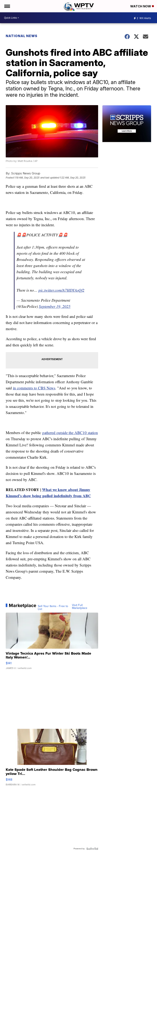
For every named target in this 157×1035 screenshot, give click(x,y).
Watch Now (141, 6)
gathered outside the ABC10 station (70, 432)
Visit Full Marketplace (79, 607)
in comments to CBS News (34, 387)
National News (21, 36)
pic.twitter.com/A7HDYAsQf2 (61, 290)
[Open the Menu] (7, 6)
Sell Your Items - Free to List (53, 608)
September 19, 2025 (55, 306)
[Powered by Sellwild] (92, 848)
